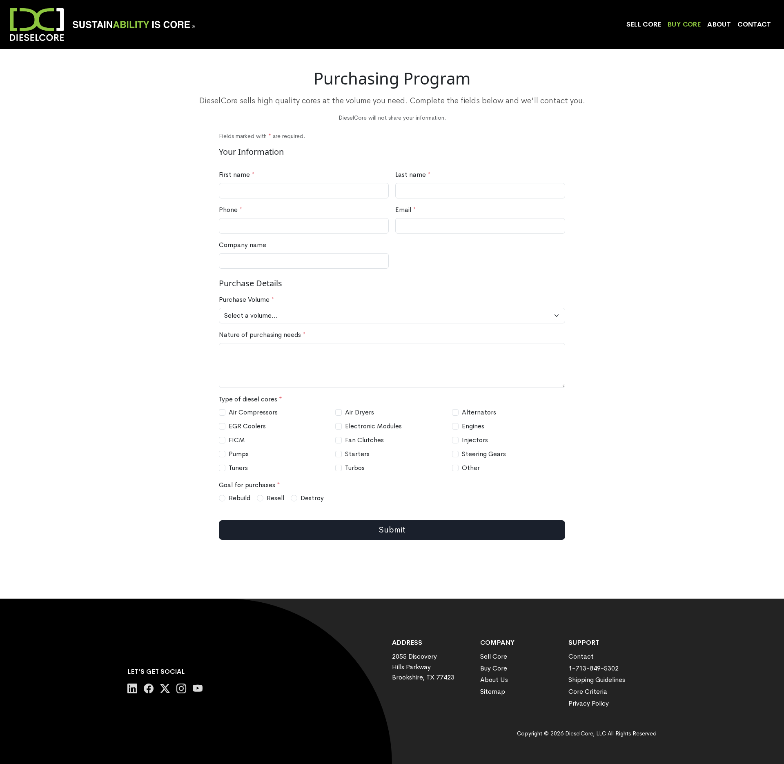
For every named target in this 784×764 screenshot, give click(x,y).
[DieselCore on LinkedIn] (132, 689)
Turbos (355, 467)
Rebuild (239, 498)
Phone (231, 209)
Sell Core (643, 24)
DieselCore (579, 733)
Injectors (475, 440)
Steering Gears (484, 454)
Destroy (312, 498)
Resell (275, 498)
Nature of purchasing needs (262, 334)
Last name (413, 174)
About (719, 24)
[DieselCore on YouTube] (198, 689)
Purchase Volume (246, 299)
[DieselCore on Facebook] (149, 689)
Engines (473, 426)
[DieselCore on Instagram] (181, 689)
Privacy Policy (588, 703)
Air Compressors (253, 412)
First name (237, 174)
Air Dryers (359, 412)
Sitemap (492, 691)
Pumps (239, 454)
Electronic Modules (373, 426)
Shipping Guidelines (596, 679)
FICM (237, 440)
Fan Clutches (364, 440)
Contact (754, 24)
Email (405, 209)
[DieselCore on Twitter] (165, 689)
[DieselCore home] (106, 24)
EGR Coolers (247, 426)
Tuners (238, 467)
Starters (357, 454)
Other (471, 467)
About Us (494, 679)
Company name (242, 245)
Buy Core (684, 24)
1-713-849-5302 (593, 668)
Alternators (479, 412)
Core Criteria (587, 691)
